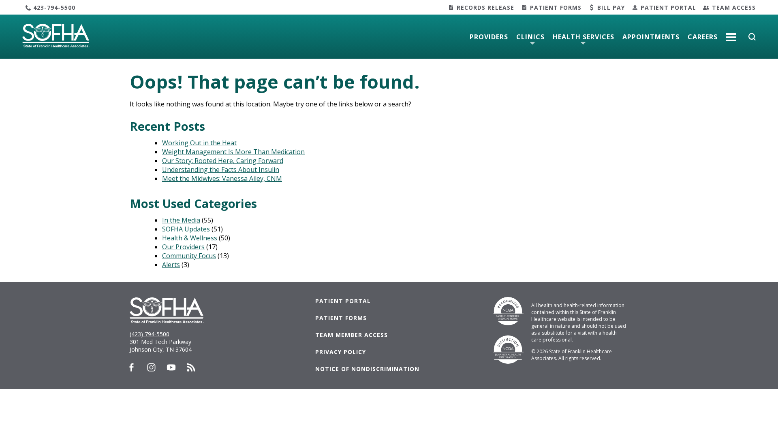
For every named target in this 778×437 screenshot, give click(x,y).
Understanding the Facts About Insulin (220, 169)
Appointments (651, 36)
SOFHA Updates (186, 229)
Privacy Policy (340, 352)
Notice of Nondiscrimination (367, 369)
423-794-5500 (54, 7)
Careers (703, 36)
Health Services (583, 36)
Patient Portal (668, 7)
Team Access (734, 7)
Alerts (171, 264)
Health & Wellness (189, 237)
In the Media (181, 220)
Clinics (530, 36)
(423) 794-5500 (149, 334)
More (731, 34)
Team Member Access (351, 335)
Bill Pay (611, 7)
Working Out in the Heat (199, 142)
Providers (489, 36)
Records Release (485, 7)
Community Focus (189, 255)
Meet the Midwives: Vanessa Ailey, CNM (222, 178)
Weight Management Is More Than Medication (233, 151)
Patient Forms (555, 7)
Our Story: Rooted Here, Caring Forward (222, 160)
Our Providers (183, 246)
